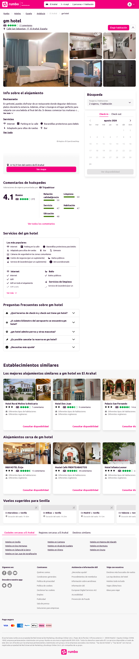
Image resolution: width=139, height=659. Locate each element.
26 (104, 157)
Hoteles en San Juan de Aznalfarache (21, 554)
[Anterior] (90, 120)
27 (110, 157)
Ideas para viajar (113, 590)
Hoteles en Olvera (55, 550)
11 (97, 144)
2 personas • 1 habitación (83, 4)
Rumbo (6, 13)
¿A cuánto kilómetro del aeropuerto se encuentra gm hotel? (38, 322)
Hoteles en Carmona (56, 542)
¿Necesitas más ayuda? (22, 347)
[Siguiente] (130, 120)
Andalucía (41, 13)
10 (90, 144)
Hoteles (17, 13)
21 (117, 151)
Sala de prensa (43, 604)
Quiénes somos (43, 572)
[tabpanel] (69, 548)
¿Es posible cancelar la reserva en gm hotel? (33, 339)
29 (124, 157)
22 (124, 151)
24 (90, 157)
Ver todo (8, 132)
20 (110, 151)
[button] (35, 60)
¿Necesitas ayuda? (79, 572)
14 (117, 144)
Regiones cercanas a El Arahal (53, 532)
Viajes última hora (114, 586)
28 (117, 157)
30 (130, 157)
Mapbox (61, 141)
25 (97, 157)
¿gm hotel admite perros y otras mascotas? (33, 332)
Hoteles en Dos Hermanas (16, 546)
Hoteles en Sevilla (12, 542)
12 (104, 144)
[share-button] (133, 27)
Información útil (78, 586)
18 (97, 151)
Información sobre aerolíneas (84, 581)
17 (90, 151)
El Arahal (53, 4)
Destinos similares (82, 532)
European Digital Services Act (84, 590)
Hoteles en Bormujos (99, 546)
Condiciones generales (46, 577)
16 (130, 144)
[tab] (19, 532)
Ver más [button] (10, 293)
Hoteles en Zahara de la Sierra (18, 550)
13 (110, 144)
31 (90, 164)
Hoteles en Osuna (97, 550)
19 (104, 151)
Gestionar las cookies (46, 590)
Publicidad (41, 599)
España (29, 13)
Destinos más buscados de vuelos (121, 572)
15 (124, 144)
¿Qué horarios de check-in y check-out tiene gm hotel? (39, 313)
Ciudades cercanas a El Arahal (19, 532)
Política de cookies (45, 586)
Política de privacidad (46, 581)
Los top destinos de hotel (117, 577)
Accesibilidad (77, 595)
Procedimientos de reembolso (84, 577)
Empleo (40, 595)
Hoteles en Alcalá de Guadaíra (60, 546)
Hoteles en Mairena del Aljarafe (103, 542)
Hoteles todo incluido (116, 581)
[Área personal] (131, 4)
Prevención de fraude (81, 599)
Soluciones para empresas (48, 608)
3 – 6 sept (65, 4)
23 (130, 151)
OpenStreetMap (73, 141)
